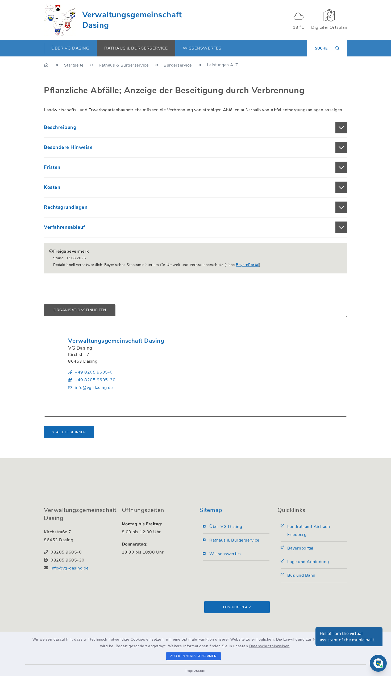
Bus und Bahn (301, 575)
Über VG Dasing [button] (70, 48)
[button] (195, 127)
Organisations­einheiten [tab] (79, 310)
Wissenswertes (225, 554)
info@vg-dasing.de (94, 388)
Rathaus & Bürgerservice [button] (136, 48)
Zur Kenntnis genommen (193, 656)
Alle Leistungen (71, 432)
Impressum (195, 670)
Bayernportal (300, 548)
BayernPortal (247, 264)
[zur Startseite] (60, 20)
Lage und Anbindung (308, 562)
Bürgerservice (178, 65)
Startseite (74, 65)
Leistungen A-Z (237, 607)
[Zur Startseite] (47, 65)
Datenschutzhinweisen (269, 646)
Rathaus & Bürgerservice (124, 65)
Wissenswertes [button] (202, 48)
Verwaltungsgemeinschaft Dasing (132, 20)
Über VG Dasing (225, 527)
